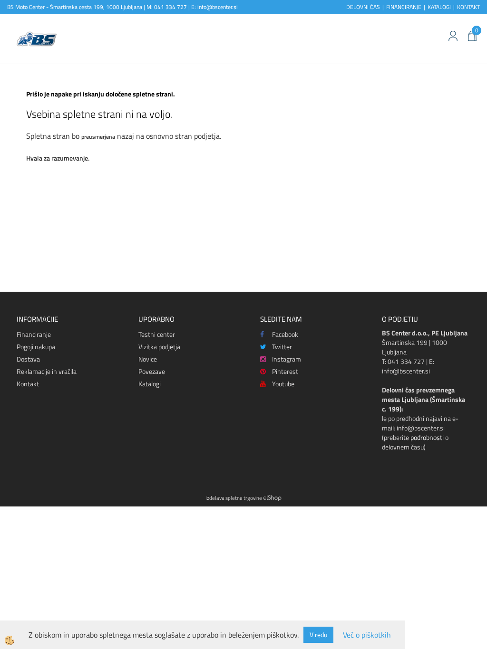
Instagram (286, 359)
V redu (318, 634)
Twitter (282, 347)
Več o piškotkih (367, 635)
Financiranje (34, 334)
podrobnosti (427, 437)
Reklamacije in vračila (47, 371)
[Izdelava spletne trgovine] (272, 498)
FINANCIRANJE (403, 6)
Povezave (151, 371)
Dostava (28, 359)
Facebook (285, 334)
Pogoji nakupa (36, 347)
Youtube (283, 384)
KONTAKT (468, 6)
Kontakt (28, 384)
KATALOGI (439, 6)
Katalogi (149, 384)
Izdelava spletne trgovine (233, 498)
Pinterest (285, 371)
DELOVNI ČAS (363, 6)
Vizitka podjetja (159, 347)
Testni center (156, 334)
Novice (147, 359)
